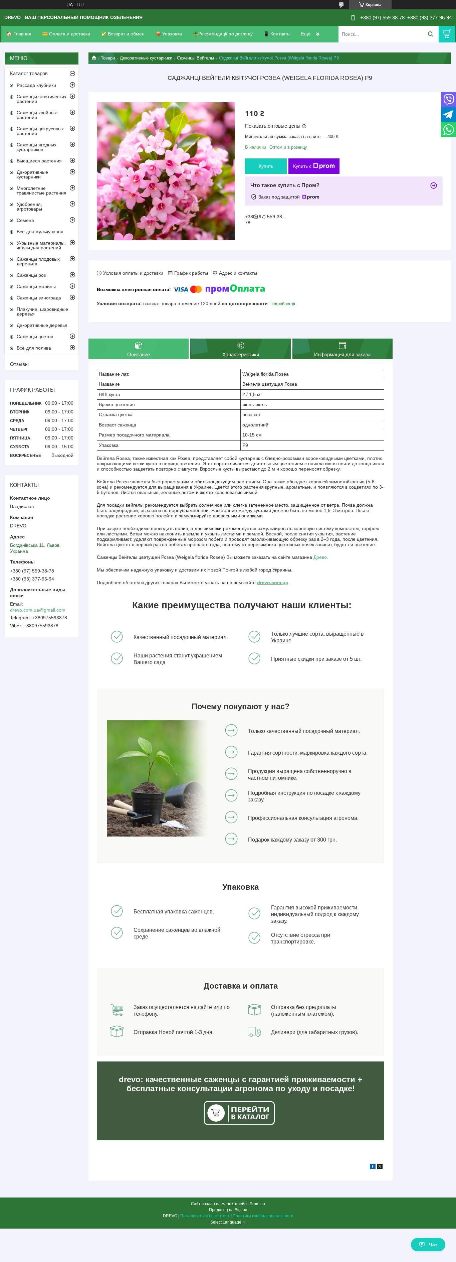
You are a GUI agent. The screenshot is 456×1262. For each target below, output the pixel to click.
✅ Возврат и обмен (123, 33)
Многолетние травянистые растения (41, 190)
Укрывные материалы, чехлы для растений (41, 245)
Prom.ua (257, 1204)
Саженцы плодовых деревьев (38, 261)
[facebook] (373, 1167)
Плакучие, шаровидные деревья (42, 311)
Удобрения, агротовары (29, 207)
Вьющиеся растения (39, 160)
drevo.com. (269, 582)
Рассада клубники (36, 85)
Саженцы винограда (39, 297)
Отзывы (19, 364)
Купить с (302, 166)
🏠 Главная (18, 33)
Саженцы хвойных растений (37, 115)
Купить (266, 166)
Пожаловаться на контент (205, 1216)
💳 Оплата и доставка (66, 33)
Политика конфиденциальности (263, 1216)
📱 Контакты (276, 33)
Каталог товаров (29, 73)
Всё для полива (34, 348)
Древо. (320, 557)
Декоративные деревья (42, 325)
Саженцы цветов (35, 336)
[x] (380, 1167)
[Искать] (430, 34)
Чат (433, 1244)
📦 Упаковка (168, 33)
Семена (25, 220)
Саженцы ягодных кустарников (36, 147)
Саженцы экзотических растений (41, 99)
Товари (108, 57)
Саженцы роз (31, 275)
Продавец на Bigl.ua (228, 1210)
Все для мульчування (40, 231)
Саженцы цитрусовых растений (40, 131)
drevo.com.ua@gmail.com (37, 610)
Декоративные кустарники (146, 57)
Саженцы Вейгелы (195, 57)
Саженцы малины (36, 286)
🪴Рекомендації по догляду (223, 33)
